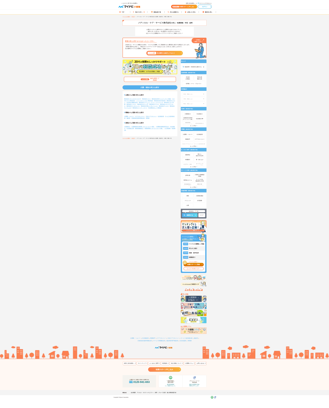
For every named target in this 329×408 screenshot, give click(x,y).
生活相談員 (161, 116)
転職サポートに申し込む (183, 6)
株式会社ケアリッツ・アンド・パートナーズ (151, 102)
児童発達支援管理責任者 (138, 118)
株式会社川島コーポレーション (149, 106)
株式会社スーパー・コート (140, 107)
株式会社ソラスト (131, 104)
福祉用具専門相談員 (172, 340)
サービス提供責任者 (186, 338)
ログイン (204, 6)
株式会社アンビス (164, 106)
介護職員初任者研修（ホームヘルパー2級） (143, 126)
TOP (123, 12)
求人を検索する (174, 12)
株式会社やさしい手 (142, 104)
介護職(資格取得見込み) (162, 126)
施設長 (128, 118)
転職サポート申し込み (164, 369)
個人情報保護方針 (171, 392)
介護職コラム (189, 363)
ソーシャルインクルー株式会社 (144, 100)
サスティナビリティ (148, 392)
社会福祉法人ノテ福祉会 (154, 107)
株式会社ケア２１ (154, 104)
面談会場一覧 (157, 12)
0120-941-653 (141, 382)
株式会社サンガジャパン (133, 106)
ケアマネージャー (140, 116)
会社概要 (133, 392)
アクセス (139, 392)
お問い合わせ (200, 363)
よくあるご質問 (154, 363)
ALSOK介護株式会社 (132, 102)
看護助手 (152, 338)
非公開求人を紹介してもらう (162, 53)
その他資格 (167, 128)
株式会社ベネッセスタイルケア (132, 98)
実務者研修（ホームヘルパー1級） (154, 128)
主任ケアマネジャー (151, 116)
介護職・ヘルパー (129, 116)
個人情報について (176, 363)
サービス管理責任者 (159, 340)
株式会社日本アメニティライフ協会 (161, 98)
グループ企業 (162, 392)
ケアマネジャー (161, 338)
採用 (156, 392)
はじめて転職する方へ (193, 268)
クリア (202, 215)
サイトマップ (142, 363)
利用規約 (164, 363)
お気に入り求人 (191, 12)
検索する (190, 215)
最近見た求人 (208, 12)
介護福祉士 (127, 126)
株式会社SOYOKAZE (160, 100)
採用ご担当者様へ (129, 363)
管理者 (147, 118)
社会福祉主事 (130, 128)
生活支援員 (183, 340)
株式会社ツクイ (146, 98)
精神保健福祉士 (139, 128)
